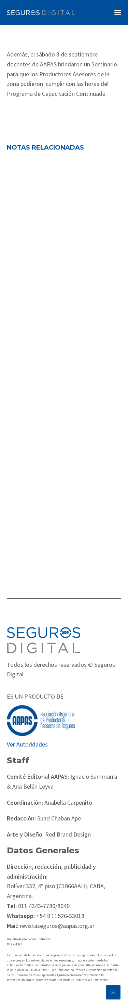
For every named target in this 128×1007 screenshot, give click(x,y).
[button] (117, 12)
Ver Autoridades (27, 744)
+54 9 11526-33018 (59, 916)
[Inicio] (44, 640)
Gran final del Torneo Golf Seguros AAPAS (54, 367)
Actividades (26, 272)
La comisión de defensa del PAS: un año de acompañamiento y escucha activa (63, 240)
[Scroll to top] (113, 991)
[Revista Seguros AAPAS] (41, 12)
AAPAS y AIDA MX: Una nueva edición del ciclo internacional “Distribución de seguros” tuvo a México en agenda (63, 498)
